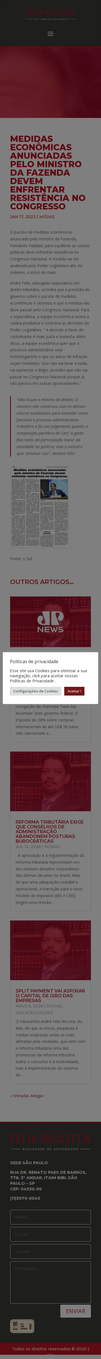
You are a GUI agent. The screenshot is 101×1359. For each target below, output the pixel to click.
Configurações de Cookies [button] (35, 691)
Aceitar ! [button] (74, 691)
